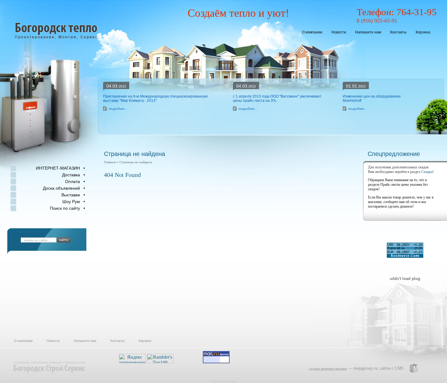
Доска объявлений (61, 188)
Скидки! (427, 172)
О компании (312, 32)
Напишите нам (368, 32)
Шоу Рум (71, 201)
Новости (338, 32)
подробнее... (118, 108)
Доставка (71, 174)
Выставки (70, 194)
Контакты (398, 32)
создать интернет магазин (328, 368)
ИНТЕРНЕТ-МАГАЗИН (58, 168)
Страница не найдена (135, 162)
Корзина (423, 32)
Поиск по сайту (65, 208)
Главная (110, 162)
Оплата (72, 181)
